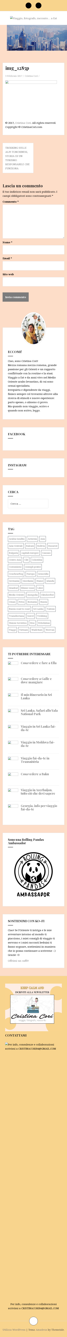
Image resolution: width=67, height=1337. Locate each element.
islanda (50, 580)
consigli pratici (33, 566)
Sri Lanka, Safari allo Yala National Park (39, 712)
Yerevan (50, 629)
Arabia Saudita (16, 538)
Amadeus (41, 1329)
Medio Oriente (16, 594)
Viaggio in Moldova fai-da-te (38, 744)
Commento (11, 201)
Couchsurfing (16, 573)
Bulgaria (13, 552)
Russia (43, 601)
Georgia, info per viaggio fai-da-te (39, 807)
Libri (40, 587)
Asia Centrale (16, 545)
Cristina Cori (31, 75)
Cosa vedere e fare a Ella (39, 663)
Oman (12, 601)
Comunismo (15, 566)
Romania (32, 601)
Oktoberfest (47, 594)
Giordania (28, 580)
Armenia (32, 538)
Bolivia (41, 545)
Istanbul (13, 587)
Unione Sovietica (17, 622)
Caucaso (46, 552)
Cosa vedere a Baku (35, 774)
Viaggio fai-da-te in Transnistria (35, 760)
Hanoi (40, 580)
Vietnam (23, 629)
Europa (31, 573)
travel (30, 615)
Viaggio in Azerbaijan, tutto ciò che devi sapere (38, 791)
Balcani (30, 545)
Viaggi (12, 629)
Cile (26, 559)
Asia (42, 538)
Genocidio (43, 573)
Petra (21, 601)
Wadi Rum (36, 629)
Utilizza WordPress (14, 1329)
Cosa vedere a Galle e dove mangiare (36, 680)
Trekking (42, 615)
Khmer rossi (27, 587)
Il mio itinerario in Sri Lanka (36, 696)
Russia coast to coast (19, 608)
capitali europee (30, 552)
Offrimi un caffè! (18, 960)
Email (7, 258)
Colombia (37, 559)
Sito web (8, 274)
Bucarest (52, 545)
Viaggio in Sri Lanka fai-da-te (38, 728)
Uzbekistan (44, 622)
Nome (7, 242)
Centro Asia (15, 559)
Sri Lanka (38, 608)
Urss (32, 622)
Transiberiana (16, 615)
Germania (14, 580)
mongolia (32, 594)
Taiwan (51, 608)
